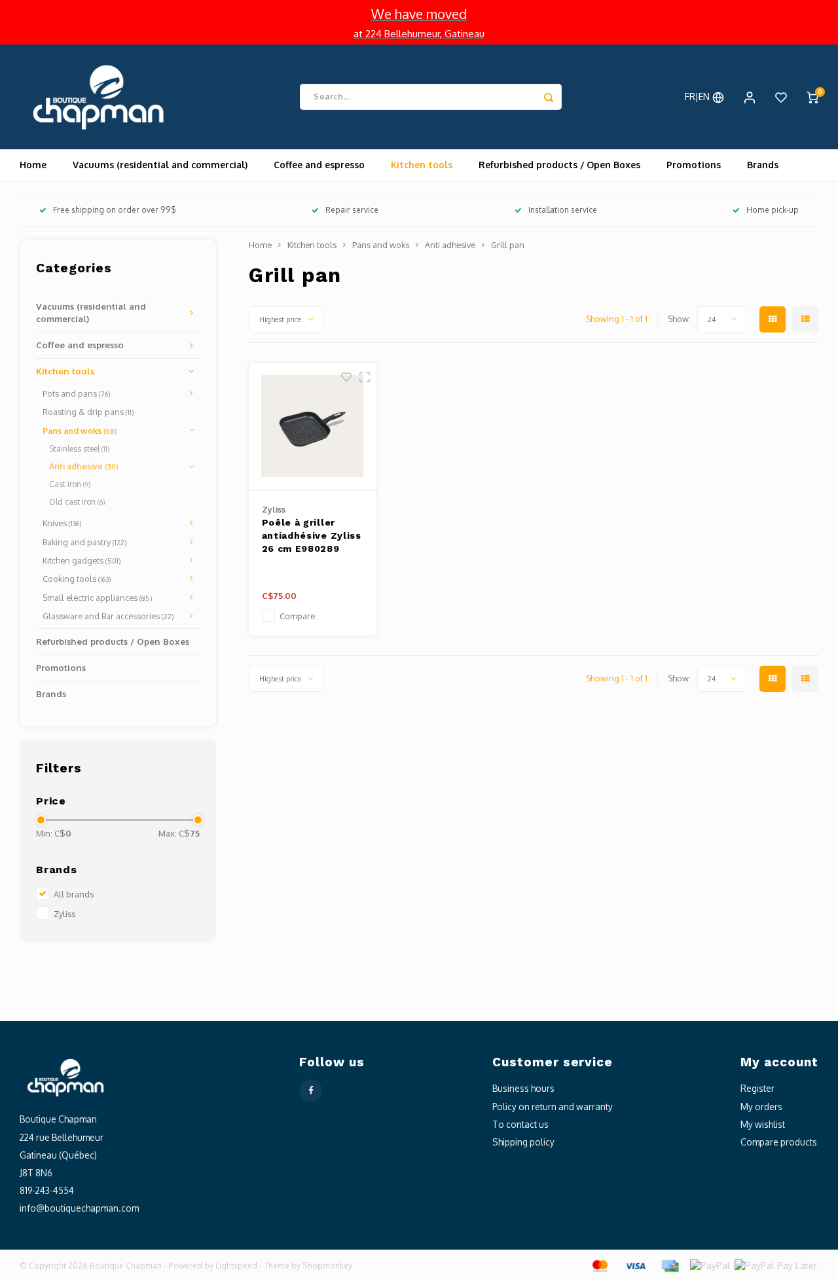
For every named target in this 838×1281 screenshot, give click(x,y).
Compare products (778, 1141)
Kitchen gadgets (82, 560)
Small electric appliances (98, 597)
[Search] (549, 97)
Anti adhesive (83, 466)
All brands (74, 894)
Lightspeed (236, 1266)
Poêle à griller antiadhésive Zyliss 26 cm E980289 (311, 535)
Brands (762, 164)
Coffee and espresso (319, 164)
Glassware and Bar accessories (108, 616)
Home (33, 164)
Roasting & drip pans (88, 411)
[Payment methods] (599, 1265)
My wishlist (762, 1124)
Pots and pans (77, 393)
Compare (297, 616)
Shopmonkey (327, 1266)
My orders (761, 1106)
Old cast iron (77, 502)
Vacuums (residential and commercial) (160, 164)
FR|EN (698, 96)
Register (757, 1088)
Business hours (523, 1088)
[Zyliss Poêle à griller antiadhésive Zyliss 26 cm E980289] (312, 427)
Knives (62, 523)
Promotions (693, 164)
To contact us (520, 1124)
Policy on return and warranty (552, 1106)
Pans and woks (80, 430)
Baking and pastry (85, 542)
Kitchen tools (421, 164)
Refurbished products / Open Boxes (559, 164)
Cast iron (69, 484)
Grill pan (507, 245)
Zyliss (64, 914)
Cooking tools (77, 578)
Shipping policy (523, 1141)
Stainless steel (79, 449)
